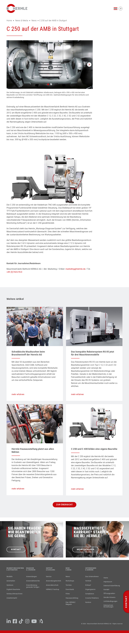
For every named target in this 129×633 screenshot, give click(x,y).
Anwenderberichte (33, 581)
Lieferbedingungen (110, 601)
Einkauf (88, 585)
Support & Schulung (50, 569)
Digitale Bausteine (13, 589)
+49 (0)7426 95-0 (14, 272)
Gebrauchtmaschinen (15, 594)
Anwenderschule (52, 585)
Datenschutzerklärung (112, 585)
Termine (69, 585)
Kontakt (16, 549)
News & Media (22, 20)
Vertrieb (88, 581)
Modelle (9, 576)
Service (49, 576)
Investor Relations (92, 598)
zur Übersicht (64, 504)
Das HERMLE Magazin (70, 603)
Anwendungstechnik (53, 581)
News (34, 20)
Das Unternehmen (92, 576)
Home (9, 20)
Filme (68, 594)
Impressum (108, 581)
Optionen (10, 585)
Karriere (88, 602)
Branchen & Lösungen (30, 569)
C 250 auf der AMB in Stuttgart (53, 20)
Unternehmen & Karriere (90, 569)
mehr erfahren (18, 394)
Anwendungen (31, 576)
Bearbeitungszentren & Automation (14, 569)
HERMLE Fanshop (52, 589)
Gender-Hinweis (109, 597)
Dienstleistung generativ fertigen (32, 586)
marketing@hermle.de (75, 269)
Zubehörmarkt (12, 598)
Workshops (70, 581)
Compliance (89, 594)
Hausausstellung (72, 598)
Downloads (70, 589)
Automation (11, 581)
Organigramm (90, 589)
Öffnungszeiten (109, 593)
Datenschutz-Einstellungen (109, 606)
